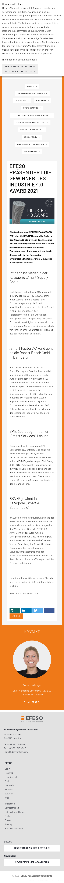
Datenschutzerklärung (13, 53)
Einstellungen (29, 59)
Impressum (46, 53)
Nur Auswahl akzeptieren (20, 66)
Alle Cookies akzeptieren (20, 71)
